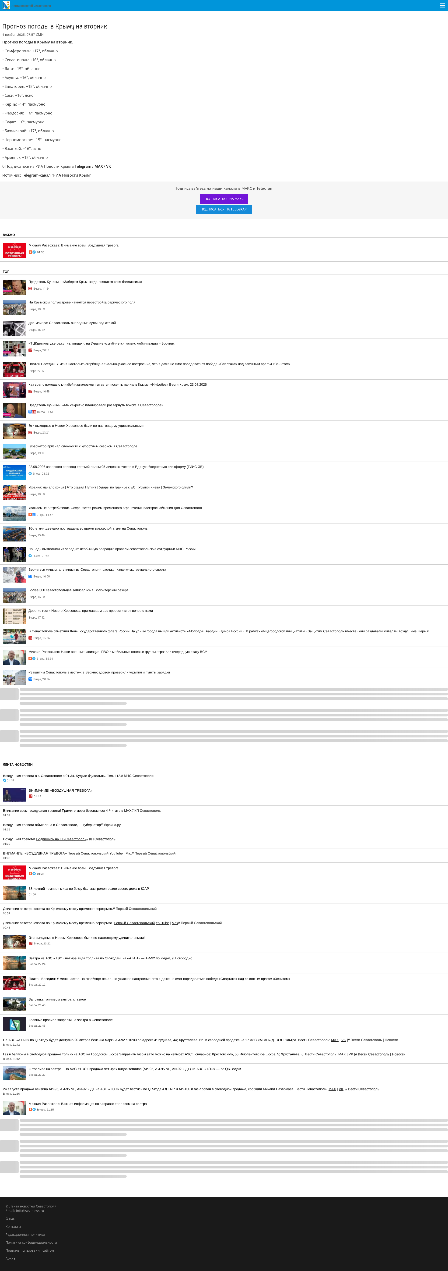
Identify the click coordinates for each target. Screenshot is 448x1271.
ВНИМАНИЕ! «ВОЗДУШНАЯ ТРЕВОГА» (60, 790)
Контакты (13, 1226)
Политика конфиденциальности (31, 1242)
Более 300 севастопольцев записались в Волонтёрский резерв (78, 590)
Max (129, 853)
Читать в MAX (120, 810)
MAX (335, 1040)
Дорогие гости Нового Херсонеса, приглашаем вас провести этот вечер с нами (90, 610)
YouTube (116, 853)
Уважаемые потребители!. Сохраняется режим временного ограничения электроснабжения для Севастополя (115, 508)
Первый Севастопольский (88, 853)
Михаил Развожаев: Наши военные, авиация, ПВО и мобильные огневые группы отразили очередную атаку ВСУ (117, 652)
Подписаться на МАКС (224, 199)
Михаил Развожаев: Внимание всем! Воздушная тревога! (74, 245)
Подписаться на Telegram (224, 209)
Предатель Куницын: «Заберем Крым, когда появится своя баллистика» (85, 282)
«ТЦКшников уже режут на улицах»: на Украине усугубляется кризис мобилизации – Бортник (101, 343)
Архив (10, 1258)
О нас (10, 1218)
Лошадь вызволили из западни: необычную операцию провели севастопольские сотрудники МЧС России (112, 549)
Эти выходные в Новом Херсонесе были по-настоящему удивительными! (86, 425)
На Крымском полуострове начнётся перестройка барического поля (81, 302)
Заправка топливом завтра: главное (57, 999)
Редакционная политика (25, 1234)
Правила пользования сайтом (30, 1250)
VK (343, 1040)
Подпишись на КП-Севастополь (61, 839)
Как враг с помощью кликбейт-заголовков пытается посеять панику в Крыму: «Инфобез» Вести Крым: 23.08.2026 (117, 384)
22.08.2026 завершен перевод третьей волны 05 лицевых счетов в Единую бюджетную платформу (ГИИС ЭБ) (116, 467)
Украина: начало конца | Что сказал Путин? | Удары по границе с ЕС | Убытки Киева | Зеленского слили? (110, 487)
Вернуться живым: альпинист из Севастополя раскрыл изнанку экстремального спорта (97, 569)
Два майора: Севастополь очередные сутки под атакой (72, 323)
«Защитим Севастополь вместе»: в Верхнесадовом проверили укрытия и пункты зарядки (99, 672)
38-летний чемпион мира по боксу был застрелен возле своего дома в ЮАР (89, 888)
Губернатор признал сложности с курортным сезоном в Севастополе (82, 446)
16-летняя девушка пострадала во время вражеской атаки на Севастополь (88, 528)
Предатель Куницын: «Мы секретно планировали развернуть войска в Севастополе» (95, 405)
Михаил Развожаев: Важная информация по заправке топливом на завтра (88, 1104)
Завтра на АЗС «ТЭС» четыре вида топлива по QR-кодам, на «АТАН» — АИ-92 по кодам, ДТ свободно (110, 958)
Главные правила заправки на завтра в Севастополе (71, 1020)
